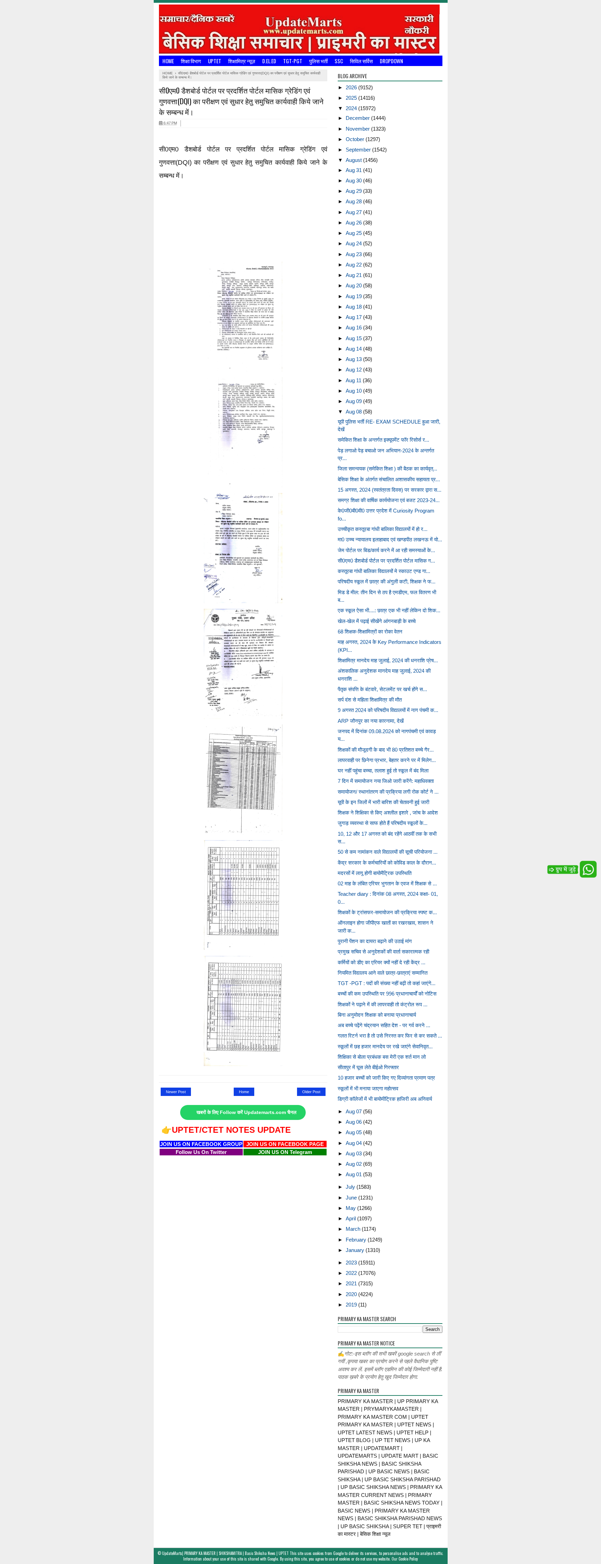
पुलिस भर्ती (318, 61)
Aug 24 (354, 243)
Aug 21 (354, 275)
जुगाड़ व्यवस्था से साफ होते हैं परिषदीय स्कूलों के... (382, 823)
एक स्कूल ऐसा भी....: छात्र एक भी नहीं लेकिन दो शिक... (389, 610)
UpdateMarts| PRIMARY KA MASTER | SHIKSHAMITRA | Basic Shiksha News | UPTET (225, 1553)
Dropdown (391, 61)
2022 (352, 1273)
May (351, 1208)
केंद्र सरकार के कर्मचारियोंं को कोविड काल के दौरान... (387, 863)
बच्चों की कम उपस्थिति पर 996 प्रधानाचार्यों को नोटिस (387, 994)
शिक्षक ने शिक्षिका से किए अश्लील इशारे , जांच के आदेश (388, 813)
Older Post (311, 1092)
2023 (352, 1263)
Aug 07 (354, 1111)
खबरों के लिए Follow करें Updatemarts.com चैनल (246, 1112)
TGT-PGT (292, 61)
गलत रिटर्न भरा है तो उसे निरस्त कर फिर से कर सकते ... (390, 1036)
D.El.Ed (269, 61)
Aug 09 (354, 401)
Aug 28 (354, 201)
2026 (352, 87)
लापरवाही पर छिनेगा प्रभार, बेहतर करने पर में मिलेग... (387, 760)
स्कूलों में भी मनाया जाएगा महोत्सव (368, 1088)
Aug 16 (354, 327)
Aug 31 (354, 170)
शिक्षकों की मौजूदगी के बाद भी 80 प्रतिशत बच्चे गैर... (386, 750)
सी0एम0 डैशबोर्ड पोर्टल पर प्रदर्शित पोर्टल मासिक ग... (386, 561)
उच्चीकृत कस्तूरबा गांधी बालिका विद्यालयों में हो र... (382, 529)
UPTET (214, 61)
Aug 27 (354, 212)
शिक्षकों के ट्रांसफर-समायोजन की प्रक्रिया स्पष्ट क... (387, 912)
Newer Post (176, 1092)
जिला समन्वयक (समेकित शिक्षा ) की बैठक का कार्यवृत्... (387, 469)
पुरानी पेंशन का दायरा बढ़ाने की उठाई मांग (375, 941)
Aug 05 (354, 1132)
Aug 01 (354, 1174)
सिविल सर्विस (361, 61)
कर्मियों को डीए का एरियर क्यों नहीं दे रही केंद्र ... (381, 962)
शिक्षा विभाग (191, 61)
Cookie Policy (408, 1559)
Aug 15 (354, 338)
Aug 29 (354, 191)
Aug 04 (354, 1143)
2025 (352, 98)
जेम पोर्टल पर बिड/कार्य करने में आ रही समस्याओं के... (386, 550)
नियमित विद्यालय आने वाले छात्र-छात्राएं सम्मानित (382, 973)
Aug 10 (354, 391)
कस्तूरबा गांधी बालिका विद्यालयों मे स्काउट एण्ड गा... (384, 571)
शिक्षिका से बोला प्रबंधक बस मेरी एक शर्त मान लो (382, 1057)
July (351, 1187)
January (356, 1250)
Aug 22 (354, 265)
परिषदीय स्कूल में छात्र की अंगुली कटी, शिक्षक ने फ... (386, 581)
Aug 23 (354, 254)
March (354, 1229)
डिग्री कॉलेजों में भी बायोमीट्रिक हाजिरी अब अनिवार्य (385, 1099)
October (356, 139)
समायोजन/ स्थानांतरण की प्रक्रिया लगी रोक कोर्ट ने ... (388, 792)
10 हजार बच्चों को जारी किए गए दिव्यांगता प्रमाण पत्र (386, 1078)
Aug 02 (354, 1164)
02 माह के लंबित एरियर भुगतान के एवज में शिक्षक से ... (387, 883)
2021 (352, 1283)
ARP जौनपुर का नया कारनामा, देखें (371, 721)
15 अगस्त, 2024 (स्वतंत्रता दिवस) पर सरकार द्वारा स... (389, 490)
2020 (352, 1294)
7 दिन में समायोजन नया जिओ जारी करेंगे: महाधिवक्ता (386, 781)
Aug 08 (354, 412)
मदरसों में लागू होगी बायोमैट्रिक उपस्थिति (374, 873)
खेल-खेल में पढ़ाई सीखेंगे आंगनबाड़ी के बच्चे (377, 621)
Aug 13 (354, 359)
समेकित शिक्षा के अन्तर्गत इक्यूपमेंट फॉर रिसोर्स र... (383, 440)
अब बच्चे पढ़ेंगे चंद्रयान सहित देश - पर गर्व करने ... (384, 1025)
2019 (352, 1305)
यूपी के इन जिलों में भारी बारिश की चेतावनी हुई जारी (383, 802)
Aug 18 (354, 307)
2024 (352, 108)
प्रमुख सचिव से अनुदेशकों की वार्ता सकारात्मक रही (383, 952)
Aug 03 (354, 1153)
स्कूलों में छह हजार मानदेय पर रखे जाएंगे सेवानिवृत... (385, 1046)
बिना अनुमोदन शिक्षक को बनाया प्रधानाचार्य (377, 1015)
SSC (339, 61)
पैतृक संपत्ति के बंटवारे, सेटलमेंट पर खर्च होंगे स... (382, 689)
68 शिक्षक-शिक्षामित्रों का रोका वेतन (370, 631)
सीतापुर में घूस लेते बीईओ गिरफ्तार (368, 1067)
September (359, 150)
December (358, 118)
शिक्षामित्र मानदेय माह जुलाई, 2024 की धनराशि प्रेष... (388, 660)
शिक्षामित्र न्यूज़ (241, 61)
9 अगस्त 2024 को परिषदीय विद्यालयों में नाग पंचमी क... (388, 710)
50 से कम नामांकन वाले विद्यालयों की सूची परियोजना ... (388, 852)
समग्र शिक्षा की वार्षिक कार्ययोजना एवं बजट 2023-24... (389, 500)
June (352, 1198)
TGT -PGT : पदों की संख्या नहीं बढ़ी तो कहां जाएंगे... (386, 983)
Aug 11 (354, 380)
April (351, 1218)
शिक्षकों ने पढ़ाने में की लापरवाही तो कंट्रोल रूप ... (382, 1004)
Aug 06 (354, 1122)
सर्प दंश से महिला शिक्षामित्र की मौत (370, 700)
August (354, 160)
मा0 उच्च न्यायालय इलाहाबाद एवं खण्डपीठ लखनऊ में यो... (390, 539)
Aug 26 (354, 223)
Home (168, 61)
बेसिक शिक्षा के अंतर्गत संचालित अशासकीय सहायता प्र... (389, 479)
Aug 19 (354, 296)
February (357, 1240)
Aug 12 (354, 369)
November (358, 129)
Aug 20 (354, 285)
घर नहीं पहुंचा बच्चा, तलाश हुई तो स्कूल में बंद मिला (383, 770)
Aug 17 (354, 317)
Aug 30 (354, 180)
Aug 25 (354, 233)
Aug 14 (354, 349)
